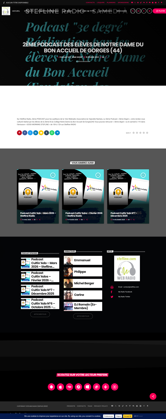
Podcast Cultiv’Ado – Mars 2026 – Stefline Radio (38, 214)
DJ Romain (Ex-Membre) (85, 306)
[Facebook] (159, 3)
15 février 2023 (91, 57)
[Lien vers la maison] (6, 11)
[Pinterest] (147, 3)
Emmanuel (82, 260)
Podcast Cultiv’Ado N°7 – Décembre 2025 (124, 214)
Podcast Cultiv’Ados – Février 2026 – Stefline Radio (83, 214)
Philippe (80, 272)
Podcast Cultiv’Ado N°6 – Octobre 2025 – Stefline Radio (43, 305)
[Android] (161, 3)
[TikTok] (141, 3)
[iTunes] (153, 3)
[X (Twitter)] (135, 3)
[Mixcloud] (150, 3)
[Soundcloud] (144, 3)
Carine (79, 295)
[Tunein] (138, 3)
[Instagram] (156, 3)
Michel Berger (84, 283)
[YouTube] (132, 3)
